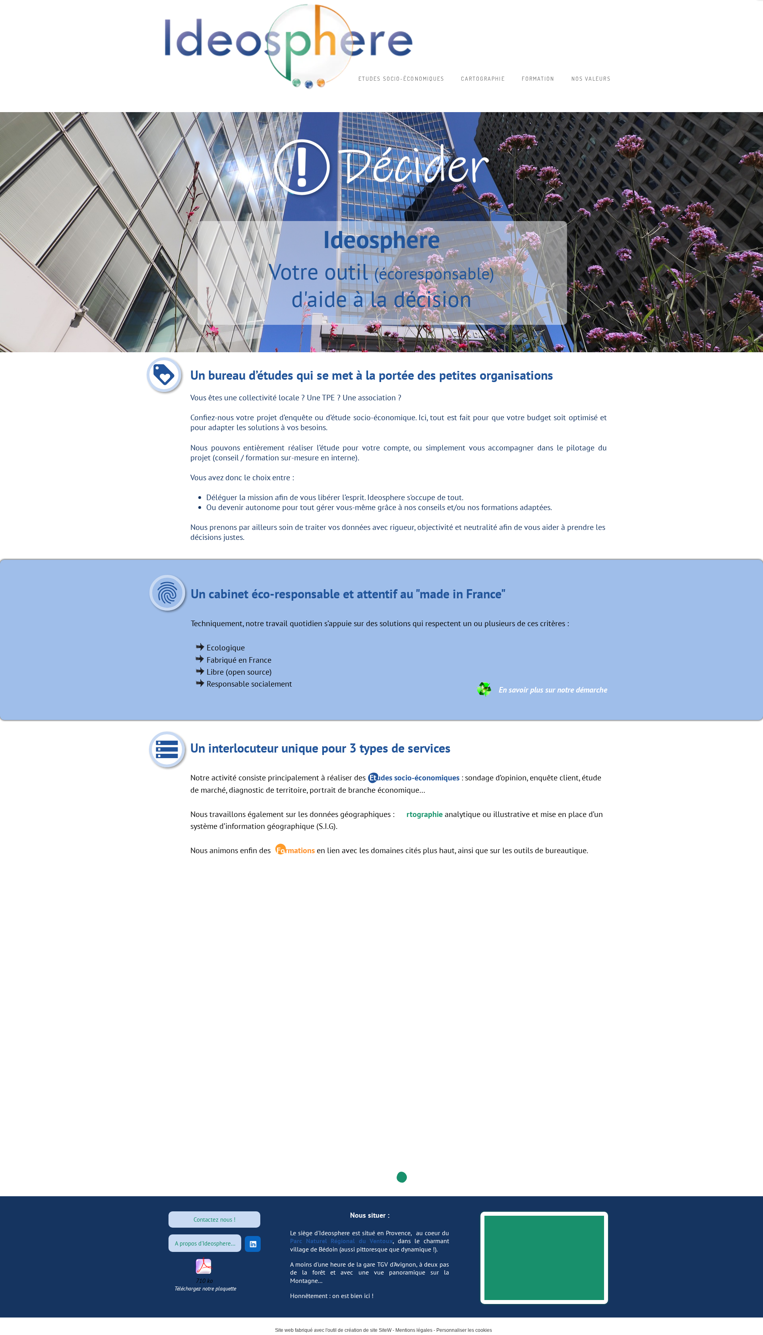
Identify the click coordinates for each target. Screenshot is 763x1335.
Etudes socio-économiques (401, 78)
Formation (538, 78)
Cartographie (483, 78)
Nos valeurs (591, 78)
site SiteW (380, 1330)
